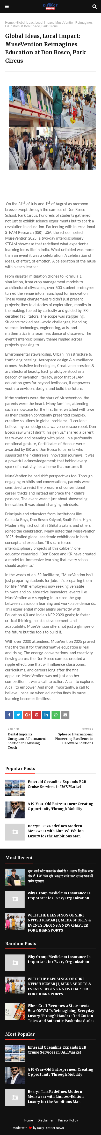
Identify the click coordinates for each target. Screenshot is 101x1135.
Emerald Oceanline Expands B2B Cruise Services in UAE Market (57, 784)
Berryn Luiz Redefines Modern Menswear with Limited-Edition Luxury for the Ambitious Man (56, 831)
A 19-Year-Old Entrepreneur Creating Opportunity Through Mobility (60, 806)
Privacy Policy (68, 1120)
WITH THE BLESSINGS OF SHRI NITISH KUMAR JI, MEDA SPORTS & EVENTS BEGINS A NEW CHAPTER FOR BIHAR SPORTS (59, 923)
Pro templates (79, 1128)
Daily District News (50, 1128)
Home (9, 22)
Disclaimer (45, 1120)
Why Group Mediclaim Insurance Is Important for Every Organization (59, 896)
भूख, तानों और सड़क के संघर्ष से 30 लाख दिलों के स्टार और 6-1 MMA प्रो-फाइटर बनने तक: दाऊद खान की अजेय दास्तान (60, 876)
